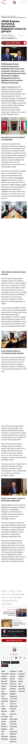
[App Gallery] (22, 635)
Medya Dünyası (14, 701)
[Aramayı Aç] (22, 2)
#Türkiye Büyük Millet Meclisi (9, 600)
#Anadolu (4, 597)
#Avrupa (19, 591)
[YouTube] (16, 657)
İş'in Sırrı (13, 704)
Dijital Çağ (13, 706)
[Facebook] (3, 657)
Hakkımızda (14, 736)
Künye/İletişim (14, 721)
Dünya (3, 689)
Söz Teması (14, 699)
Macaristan (12, 87)
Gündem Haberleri (11, 16)
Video (3, 671)
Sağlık (3, 709)
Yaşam (3, 686)
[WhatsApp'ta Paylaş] (22, 35)
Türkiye (3, 87)
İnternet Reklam (14, 714)
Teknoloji (4, 699)
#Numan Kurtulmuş (7, 604)
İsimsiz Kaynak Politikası (14, 741)
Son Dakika (5, 684)
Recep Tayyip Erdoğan (8, 101)
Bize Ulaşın (14, 719)
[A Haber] (14, 2)
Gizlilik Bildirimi (14, 734)
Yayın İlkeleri (14, 739)
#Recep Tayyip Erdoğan (15, 597)
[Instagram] (11, 657)
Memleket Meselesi (14, 689)
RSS (11, 716)
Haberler (3, 16)
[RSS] (24, 657)
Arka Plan (13, 686)
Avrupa (23, 171)
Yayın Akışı (13, 731)
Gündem (4, 679)
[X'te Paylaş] (19, 35)
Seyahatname (14, 691)
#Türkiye (4, 591)
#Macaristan (11, 591)
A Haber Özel (5, 676)
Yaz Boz (12, 676)
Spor (2, 691)
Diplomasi (13, 696)
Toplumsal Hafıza (14, 681)
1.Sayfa (12, 711)
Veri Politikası (14, 724)
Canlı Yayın (5, 674)
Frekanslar (13, 726)
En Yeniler (4, 716)
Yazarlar (4, 711)
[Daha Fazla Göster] (25, 35)
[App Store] (6, 635)
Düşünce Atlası (14, 674)
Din (2, 704)
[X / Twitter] (7, 657)
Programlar (14, 671)
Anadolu (4, 189)
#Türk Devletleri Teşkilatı (17, 594)
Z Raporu (13, 709)
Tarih (3, 706)
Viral (2, 696)
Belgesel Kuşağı (14, 694)
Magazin (4, 694)
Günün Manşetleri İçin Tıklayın (14, 640)
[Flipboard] (20, 657)
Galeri (3, 714)
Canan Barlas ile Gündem (14, 684)
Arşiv (11, 729)
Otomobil (4, 701)
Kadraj (12, 679)
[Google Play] (15, 635)
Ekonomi (4, 681)
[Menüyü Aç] (26, 2)
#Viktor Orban (5, 594)
